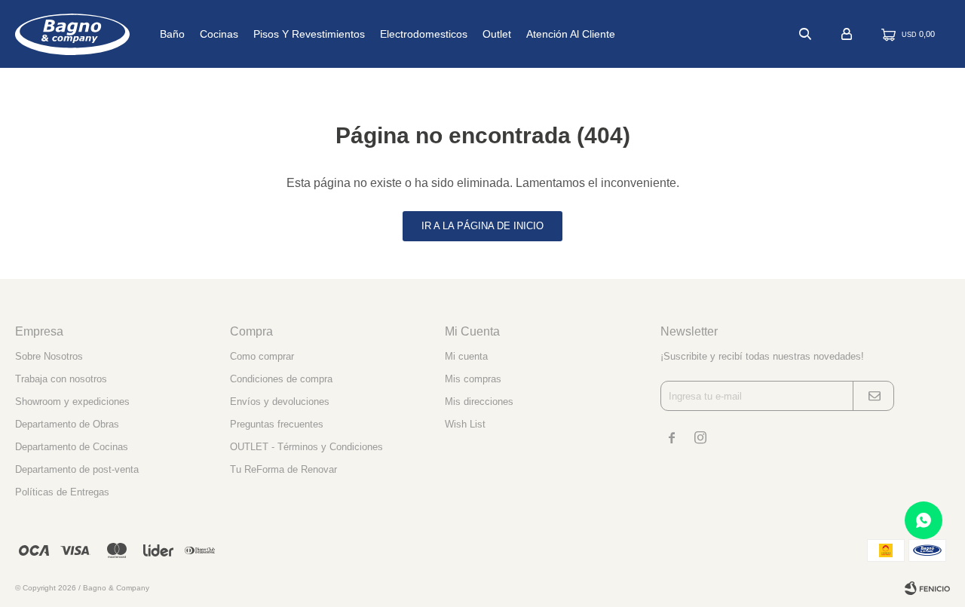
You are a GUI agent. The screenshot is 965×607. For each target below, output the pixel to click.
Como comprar (262, 356)
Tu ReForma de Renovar (283, 469)
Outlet (496, 34)
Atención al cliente (570, 34)
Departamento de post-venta (77, 469)
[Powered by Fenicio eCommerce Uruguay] (927, 588)
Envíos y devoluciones (279, 401)
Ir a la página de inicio (482, 225)
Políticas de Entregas (62, 492)
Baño (172, 34)
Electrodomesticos (423, 34)
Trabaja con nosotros (61, 379)
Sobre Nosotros (49, 356)
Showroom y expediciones (72, 401)
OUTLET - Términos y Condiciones (306, 446)
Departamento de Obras (67, 424)
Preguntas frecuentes (276, 424)
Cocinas (219, 34)
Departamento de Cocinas (71, 446)
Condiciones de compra (281, 379)
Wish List (465, 424)
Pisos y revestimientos (309, 34)
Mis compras (473, 379)
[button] (805, 34)
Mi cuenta (466, 356)
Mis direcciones (479, 401)
